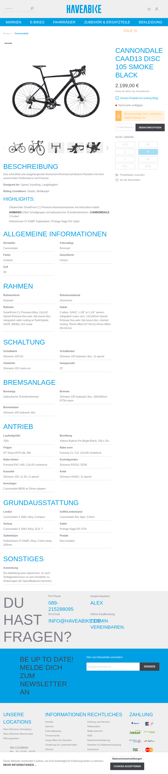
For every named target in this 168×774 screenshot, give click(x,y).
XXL (125, 166)
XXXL (148, 166)
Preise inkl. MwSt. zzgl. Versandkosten (132, 91)
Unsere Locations (17, 718)
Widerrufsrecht (95, 731)
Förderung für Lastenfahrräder (61, 744)
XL (148, 159)
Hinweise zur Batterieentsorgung (104, 744)
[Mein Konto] (156, 9)
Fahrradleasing (53, 731)
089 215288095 (19, 747)
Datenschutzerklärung (98, 740)
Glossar (49, 749)
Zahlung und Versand (98, 721)
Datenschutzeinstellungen (127, 758)
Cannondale (99, 212)
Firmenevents (52, 735)
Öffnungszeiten (11, 738)
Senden (149, 666)
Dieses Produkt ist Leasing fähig (139, 98)
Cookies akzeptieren (127, 766)
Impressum (93, 749)
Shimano (15, 212)
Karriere (49, 726)
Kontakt (49, 721)
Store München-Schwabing (17, 729)
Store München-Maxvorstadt (18, 733)
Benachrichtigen (150, 127)
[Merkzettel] (149, 9)
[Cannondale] (8, 43)
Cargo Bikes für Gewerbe (58, 740)
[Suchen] (32, 8)
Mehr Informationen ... (20, 765)
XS (148, 144)
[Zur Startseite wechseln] (84, 9)
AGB (89, 735)
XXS (125, 144)
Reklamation (93, 726)
